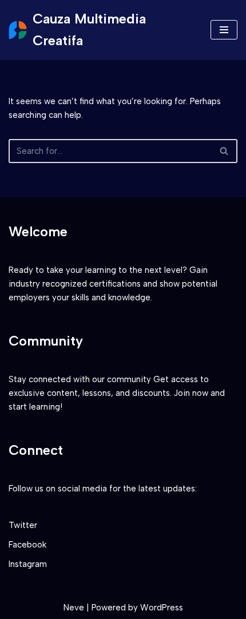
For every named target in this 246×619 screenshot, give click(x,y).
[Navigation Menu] (224, 29)
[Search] (224, 151)
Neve (74, 607)
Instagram (28, 564)
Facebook (27, 544)
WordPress (161, 607)
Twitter (23, 525)
